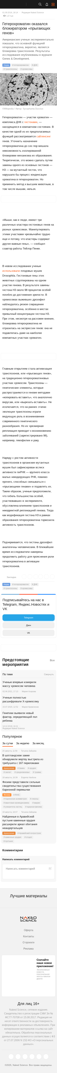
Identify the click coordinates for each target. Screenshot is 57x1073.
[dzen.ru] (32, 1056)
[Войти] (53, 4)
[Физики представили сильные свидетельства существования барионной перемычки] (50, 786)
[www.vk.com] (18, 1056)
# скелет (7, 772)
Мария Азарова (29, 691)
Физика (7, 795)
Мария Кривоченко (30, 707)
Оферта (28, 930)
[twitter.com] (11, 1056)
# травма (37, 772)
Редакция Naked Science (33, 12)
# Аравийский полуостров (29, 833)
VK (28, 633)
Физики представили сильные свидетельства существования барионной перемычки (21, 786)
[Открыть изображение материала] (28, 89)
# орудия (32, 768)
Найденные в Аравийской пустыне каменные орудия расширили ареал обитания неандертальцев (19, 822)
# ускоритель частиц (13, 807)
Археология (9, 768)
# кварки (36, 803)
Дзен (28, 625)
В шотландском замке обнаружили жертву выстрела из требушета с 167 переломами (22, 759)
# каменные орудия (12, 837)
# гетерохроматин (20, 65)
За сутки (7, 743)
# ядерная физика (33, 807)
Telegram (28, 617)
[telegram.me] (39, 1056)
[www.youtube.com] (25, 1056)
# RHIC (16, 795)
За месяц (38, 743)
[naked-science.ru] (46, 1056)
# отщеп (28, 837)
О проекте (29, 942)
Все (52, 660)
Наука (6, 65)
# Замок (21, 768)
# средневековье (22, 772)
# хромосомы (26, 69)
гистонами (30, 122)
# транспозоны (10, 69)
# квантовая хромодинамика (16, 803)
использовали (11, 270)
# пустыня (8, 841)
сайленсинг (43, 136)
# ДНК (34, 65)
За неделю (22, 743)
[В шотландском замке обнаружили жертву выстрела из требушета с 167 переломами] (50, 759)
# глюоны (34, 799)
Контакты (28, 936)
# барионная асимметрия (15, 799)
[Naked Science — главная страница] (16, 4)
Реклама (28, 948)
